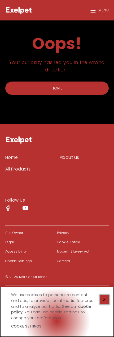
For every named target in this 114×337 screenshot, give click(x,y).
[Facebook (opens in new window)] (8, 209)
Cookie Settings (18, 261)
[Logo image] (19, 140)
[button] (102, 10)
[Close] (104, 299)
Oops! (57, 43)
